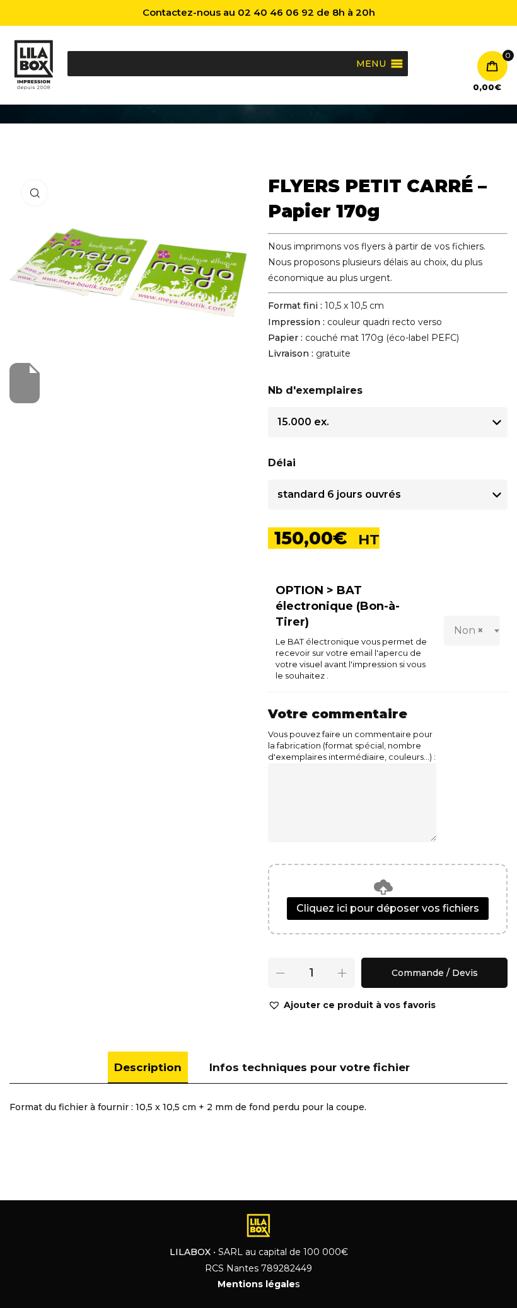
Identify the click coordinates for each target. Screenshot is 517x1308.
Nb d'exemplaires (315, 390)
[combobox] (472, 631)
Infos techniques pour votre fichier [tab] (309, 1067)
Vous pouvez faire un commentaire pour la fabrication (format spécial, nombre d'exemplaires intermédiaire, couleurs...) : (352, 746)
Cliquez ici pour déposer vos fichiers (387, 908)
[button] (352, 1005)
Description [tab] (148, 1067)
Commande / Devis (435, 972)
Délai (282, 463)
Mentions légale (256, 1284)
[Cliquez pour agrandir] (34, 192)
